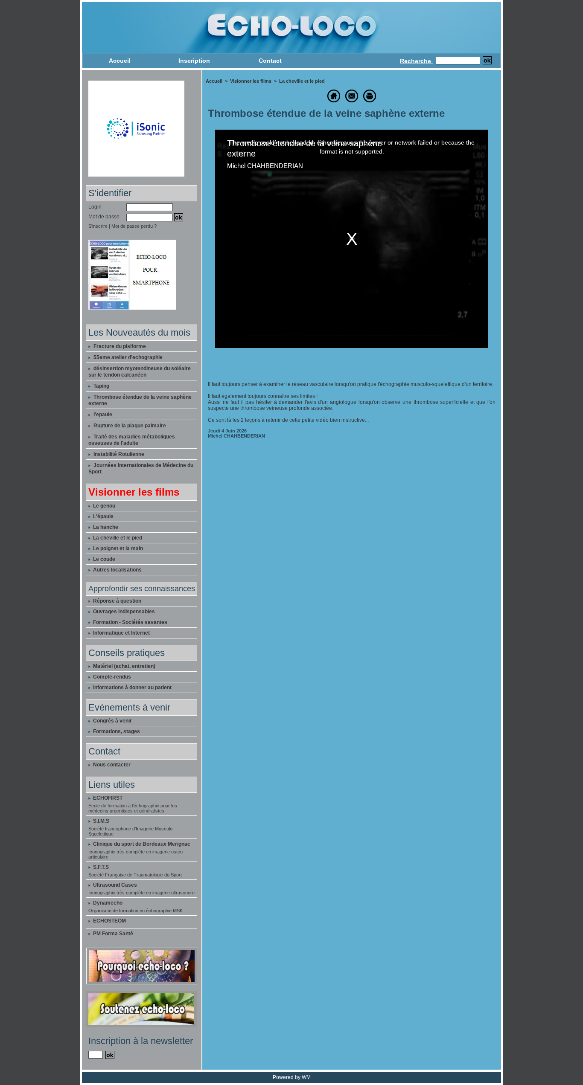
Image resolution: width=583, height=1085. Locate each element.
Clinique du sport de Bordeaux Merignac (141, 844)
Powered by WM (292, 1077)
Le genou (103, 506)
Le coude (103, 559)
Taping (101, 386)
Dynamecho (107, 903)
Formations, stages (116, 731)
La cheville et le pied (117, 538)
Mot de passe (104, 217)
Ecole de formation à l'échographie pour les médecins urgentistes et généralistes (132, 808)
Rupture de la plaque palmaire (129, 426)
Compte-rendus (111, 677)
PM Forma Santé (113, 934)
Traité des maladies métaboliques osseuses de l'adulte (131, 440)
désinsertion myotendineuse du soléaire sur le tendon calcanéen (139, 372)
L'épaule (103, 516)
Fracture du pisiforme (119, 346)
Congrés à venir (112, 721)
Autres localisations (117, 570)
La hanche (105, 527)
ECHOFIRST (107, 798)
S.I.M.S (101, 821)
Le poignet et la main (117, 548)
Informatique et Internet (121, 633)
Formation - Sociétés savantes (129, 622)
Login (95, 207)
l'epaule (102, 415)
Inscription (194, 60)
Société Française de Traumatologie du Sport (135, 874)
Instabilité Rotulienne (118, 454)
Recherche (416, 61)
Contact (270, 60)
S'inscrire (98, 226)
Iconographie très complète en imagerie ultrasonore (141, 892)
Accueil (120, 60)
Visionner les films (250, 81)
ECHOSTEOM (109, 921)
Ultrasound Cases (115, 885)
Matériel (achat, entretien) (123, 666)
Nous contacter (111, 765)
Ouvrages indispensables (123, 612)
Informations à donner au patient (132, 687)
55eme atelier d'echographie (128, 357)
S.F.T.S (101, 867)
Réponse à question (116, 601)
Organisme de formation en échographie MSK (135, 910)
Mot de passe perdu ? (134, 226)
